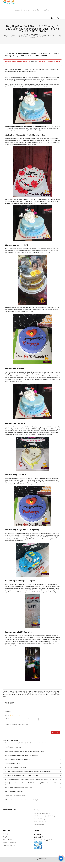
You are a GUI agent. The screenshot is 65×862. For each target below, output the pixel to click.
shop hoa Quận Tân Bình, (46, 691)
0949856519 (35, 62)
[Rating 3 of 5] (15, 715)
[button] (51, 17)
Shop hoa (5, 836)
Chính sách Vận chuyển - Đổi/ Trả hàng (44, 816)
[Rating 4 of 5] (17, 715)
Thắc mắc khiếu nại (39, 824)
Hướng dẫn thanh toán (9, 842)
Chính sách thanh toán (40, 821)
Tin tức (26, 34)
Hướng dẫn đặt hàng (39, 818)
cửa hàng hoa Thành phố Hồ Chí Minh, (16, 694)
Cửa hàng (46, 10)
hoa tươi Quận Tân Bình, (16, 691)
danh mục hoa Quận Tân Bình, (34, 694)
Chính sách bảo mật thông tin (42, 813)
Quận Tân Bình (34, 34)
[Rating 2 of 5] (13, 715)
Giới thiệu (27, 10)
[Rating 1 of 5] (11, 715)
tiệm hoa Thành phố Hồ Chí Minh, (38, 693)
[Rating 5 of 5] (19, 715)
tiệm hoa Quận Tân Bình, (22, 693)
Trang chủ (18, 10)
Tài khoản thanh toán (9, 845)
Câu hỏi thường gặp (8, 839)
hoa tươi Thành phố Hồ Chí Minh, (31, 691)
